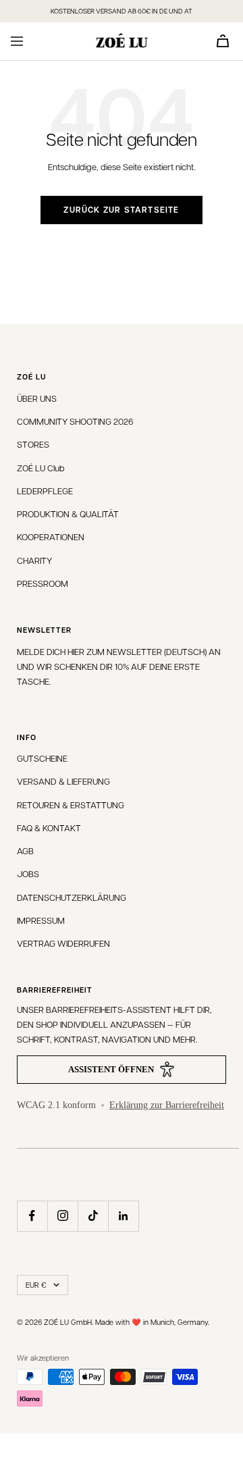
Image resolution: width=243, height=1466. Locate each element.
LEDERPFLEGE (45, 490)
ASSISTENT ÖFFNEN (111, 1069)
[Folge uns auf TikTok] (93, 1216)
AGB (25, 850)
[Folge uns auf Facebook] (32, 1216)
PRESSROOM (42, 583)
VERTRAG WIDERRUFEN (63, 943)
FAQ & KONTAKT (49, 827)
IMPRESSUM (41, 920)
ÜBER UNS (37, 398)
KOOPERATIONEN (50, 536)
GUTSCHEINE (42, 758)
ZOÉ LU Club (41, 467)
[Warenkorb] (223, 40)
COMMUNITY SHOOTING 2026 (75, 421)
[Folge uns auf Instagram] (62, 1216)
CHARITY (34, 560)
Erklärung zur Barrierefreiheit (166, 1105)
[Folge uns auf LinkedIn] (123, 1216)
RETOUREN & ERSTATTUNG (70, 804)
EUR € (36, 1285)
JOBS (28, 873)
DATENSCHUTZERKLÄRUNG (71, 897)
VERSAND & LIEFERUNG (63, 781)
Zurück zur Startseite (121, 209)
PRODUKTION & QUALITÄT (68, 513)
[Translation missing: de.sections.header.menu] (17, 41)
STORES (33, 444)
